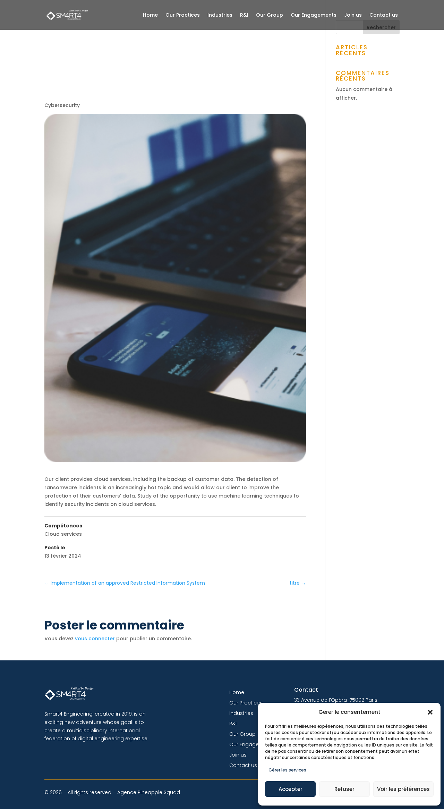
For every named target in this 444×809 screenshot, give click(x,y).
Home (150, 14)
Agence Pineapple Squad (148, 792)
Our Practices (182, 14)
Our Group (269, 14)
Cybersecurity (62, 105)
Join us (353, 14)
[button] (430, 712)
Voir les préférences (403, 789)
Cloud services (63, 534)
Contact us (383, 14)
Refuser (344, 789)
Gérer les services (287, 770)
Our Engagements (313, 14)
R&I (244, 14)
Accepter (290, 789)
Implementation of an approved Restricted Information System (124, 582)
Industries (219, 14)
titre (298, 582)
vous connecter (95, 638)
